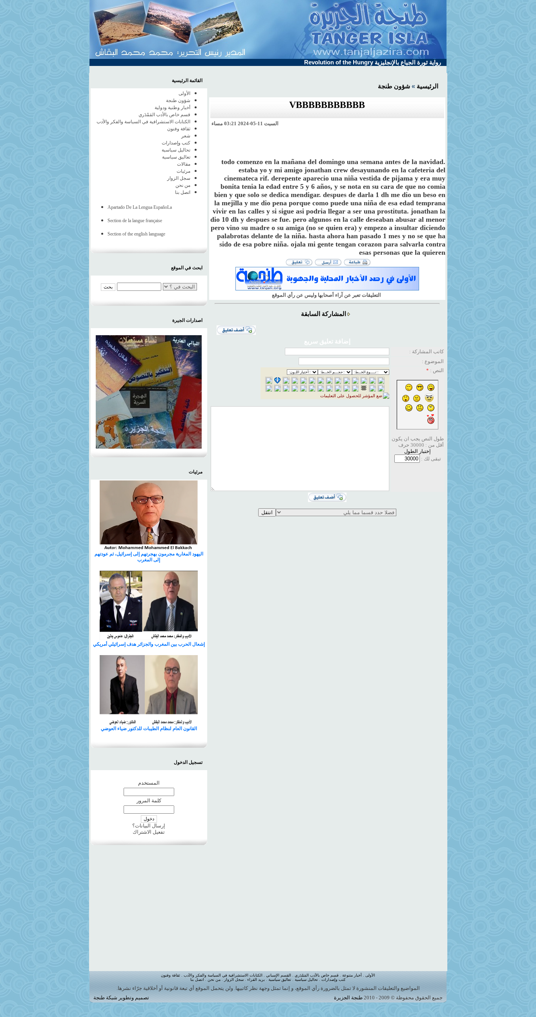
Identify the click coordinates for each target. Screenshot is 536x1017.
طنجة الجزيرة (348, 998)
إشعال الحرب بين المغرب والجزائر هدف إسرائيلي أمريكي (149, 644)
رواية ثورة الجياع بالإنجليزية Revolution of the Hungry (372, 62)
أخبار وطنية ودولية (172, 107)
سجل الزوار (178, 178)
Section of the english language (136, 234)
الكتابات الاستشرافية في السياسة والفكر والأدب (143, 121)
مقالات (183, 164)
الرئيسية (427, 86)
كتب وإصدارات (176, 143)
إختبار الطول (417, 451)
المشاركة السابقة (323, 313)
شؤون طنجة (394, 86)
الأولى (184, 93)
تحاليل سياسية (176, 150)
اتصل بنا (182, 192)
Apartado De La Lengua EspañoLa (140, 207)
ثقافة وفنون (178, 128)
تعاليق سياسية (176, 157)
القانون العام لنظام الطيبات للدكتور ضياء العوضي (149, 728)
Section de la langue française (135, 220)
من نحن (182, 185)
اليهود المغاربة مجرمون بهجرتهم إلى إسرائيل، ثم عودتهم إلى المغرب (149, 556)
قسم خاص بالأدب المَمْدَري (164, 114)
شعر (185, 136)
